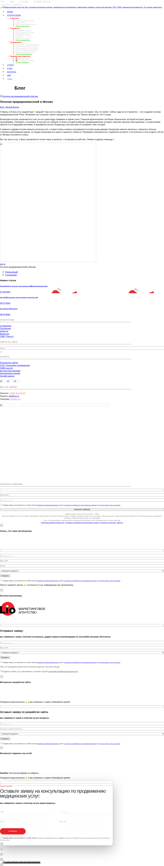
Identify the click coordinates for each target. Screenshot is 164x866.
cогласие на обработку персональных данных (80, 505)
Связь (9, 79)
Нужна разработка (22, 40)
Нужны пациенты (22, 62)
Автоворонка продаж (23, 30)
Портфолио (5, 328)
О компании (5, 325)
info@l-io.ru (17, 4)
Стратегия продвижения (24, 20)
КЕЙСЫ (10, 12)
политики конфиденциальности (47, 505)
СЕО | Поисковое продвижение (15, 365)
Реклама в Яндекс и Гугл (25, 52)
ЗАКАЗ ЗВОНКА (7, 83)
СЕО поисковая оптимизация (26, 50)
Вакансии (4, 333)
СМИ (9, 75)
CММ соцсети (6, 368)
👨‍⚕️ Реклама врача (22, 58)
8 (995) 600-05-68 (17, 393)
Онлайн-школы (7, 375)
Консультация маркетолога (25, 24)
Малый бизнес (12, 107)
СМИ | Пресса (6, 336)
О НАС (9, 68)
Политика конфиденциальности (52, 522)
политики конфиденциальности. (63, 671)
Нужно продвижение (23, 54)
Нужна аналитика (22, 26)
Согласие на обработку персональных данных (82, 522)
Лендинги (19, 36)
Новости (4, 331)
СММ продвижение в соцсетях (27, 46)
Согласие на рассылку (108, 522)
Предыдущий (11, 271)
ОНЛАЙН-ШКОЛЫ (42, 1)
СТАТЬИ (10, 65)
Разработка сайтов (22, 34)
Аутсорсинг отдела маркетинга (27, 44)
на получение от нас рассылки (109, 505)
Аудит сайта (20, 22)
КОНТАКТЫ (11, 72)
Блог (2, 107)
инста (2, 263)
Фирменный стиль (22, 38)
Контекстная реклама (10, 370)
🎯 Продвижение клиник (24, 60)
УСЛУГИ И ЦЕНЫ (14, 15)
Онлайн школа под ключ (24, 32)
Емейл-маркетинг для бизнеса (27, 48)
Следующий (11, 274)
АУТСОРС (24, 1)
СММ (11, 1)
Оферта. (120, 522)
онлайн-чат (15, 399)
